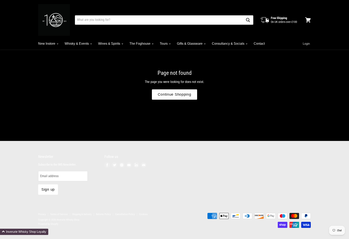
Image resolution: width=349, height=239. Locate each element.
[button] (24, 232)
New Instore (47, 43)
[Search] (248, 20)
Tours (164, 43)
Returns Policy (103, 214)
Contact (259, 43)
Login (306, 43)
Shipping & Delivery (81, 214)
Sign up (48, 189)
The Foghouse (140, 43)
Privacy (42, 214)
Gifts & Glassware (190, 43)
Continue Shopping (174, 94)
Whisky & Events (77, 43)
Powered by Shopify (48, 223)
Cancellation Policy (125, 214)
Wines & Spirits (109, 43)
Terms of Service (59, 214)
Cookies (143, 214)
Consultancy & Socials (228, 43)
